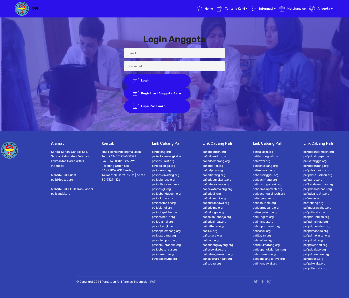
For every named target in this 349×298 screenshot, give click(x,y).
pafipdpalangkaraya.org (269, 259)
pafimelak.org (312, 198)
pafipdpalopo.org (314, 249)
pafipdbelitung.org (164, 259)
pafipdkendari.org (315, 245)
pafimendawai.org (265, 263)
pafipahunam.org (264, 203)
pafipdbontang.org (316, 166)
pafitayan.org (262, 235)
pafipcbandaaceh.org (166, 193)
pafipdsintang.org (265, 179)
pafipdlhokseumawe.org (168, 184)
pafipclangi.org (162, 207)
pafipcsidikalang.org (165, 175)
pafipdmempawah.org (267, 189)
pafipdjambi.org (162, 221)
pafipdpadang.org (164, 235)
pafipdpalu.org (313, 240)
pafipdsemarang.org (216, 161)
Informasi (265, 8)
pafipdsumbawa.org (215, 203)
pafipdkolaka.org (314, 263)
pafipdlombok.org (214, 198)
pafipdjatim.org (212, 166)
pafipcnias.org (161, 170)
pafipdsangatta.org (316, 193)
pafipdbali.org (211, 193)
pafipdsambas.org (214, 221)
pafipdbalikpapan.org (317, 156)
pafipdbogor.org (213, 212)
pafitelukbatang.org (266, 245)
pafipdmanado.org (315, 231)
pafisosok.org (262, 231)
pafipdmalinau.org (315, 221)
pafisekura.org (212, 235)
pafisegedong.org (265, 212)
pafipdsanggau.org (265, 175)
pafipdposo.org (313, 259)
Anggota (323, 8)
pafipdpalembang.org (166, 231)
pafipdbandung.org (215, 156)
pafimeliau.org (262, 240)
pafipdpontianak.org (266, 226)
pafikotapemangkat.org (168, 156)
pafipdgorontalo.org (316, 226)
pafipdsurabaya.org (215, 184)
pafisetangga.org (315, 161)
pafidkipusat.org (62, 179)
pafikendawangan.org (318, 184)
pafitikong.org (161, 152)
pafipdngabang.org (266, 207)
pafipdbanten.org (214, 152)
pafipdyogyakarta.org (217, 179)
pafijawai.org (261, 161)
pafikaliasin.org (263, 152)
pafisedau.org (211, 263)
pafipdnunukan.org (316, 217)
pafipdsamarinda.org (317, 170)
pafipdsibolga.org (163, 166)
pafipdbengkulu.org (165, 226)
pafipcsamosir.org (164, 203)
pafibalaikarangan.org (217, 259)
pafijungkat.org (263, 217)
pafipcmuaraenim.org (166, 245)
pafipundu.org (312, 179)
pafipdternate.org (315, 268)
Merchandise (296, 8)
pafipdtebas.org (213, 226)
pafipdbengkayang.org (217, 245)
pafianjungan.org (264, 198)
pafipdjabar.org (212, 170)
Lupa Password (160, 106)
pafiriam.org (210, 240)
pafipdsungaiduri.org (267, 184)
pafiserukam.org (264, 170)
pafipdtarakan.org (315, 212)
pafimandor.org (263, 221)
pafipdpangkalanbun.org (269, 249)
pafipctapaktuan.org (166, 212)
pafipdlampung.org (165, 240)
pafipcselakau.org (214, 249)
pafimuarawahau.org (317, 207)
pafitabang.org (313, 203)
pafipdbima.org (212, 207)
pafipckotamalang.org (217, 189)
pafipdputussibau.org (317, 175)
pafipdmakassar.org (316, 235)
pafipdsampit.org (264, 254)
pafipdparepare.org (316, 254)
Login (161, 80)
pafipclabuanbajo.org (216, 217)
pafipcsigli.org (161, 189)
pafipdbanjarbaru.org (317, 189)
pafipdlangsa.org (163, 179)
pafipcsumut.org (163, 161)
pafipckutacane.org (165, 198)
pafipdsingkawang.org (217, 254)
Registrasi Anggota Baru (160, 93)
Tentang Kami (234, 8)
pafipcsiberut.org (163, 217)
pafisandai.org (60, 193)
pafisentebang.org (265, 166)
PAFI (34, 8)
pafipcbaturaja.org (164, 249)
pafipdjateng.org (213, 175)
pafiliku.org (209, 231)
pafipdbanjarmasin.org (318, 152)
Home (208, 8)
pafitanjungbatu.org (266, 156)
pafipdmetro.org (163, 254)
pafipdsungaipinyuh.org (269, 193)
